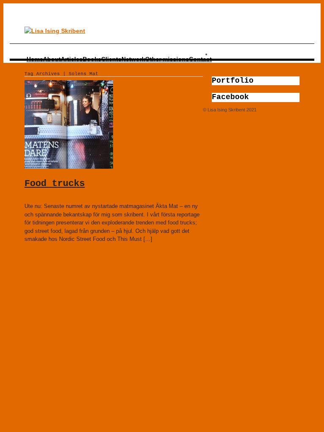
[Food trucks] (68, 166)
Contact (200, 59)
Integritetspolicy (219, 120)
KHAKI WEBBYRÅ (284, 109)
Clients (111, 59)
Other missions (167, 59)
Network (133, 59)
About (52, 59)
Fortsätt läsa (40, 252)
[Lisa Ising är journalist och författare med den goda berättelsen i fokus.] (54, 30)
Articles (72, 59)
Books (92, 59)
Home (35, 59)
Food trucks (54, 183)
